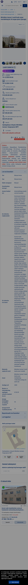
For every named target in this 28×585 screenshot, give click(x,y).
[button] (14, 582)
